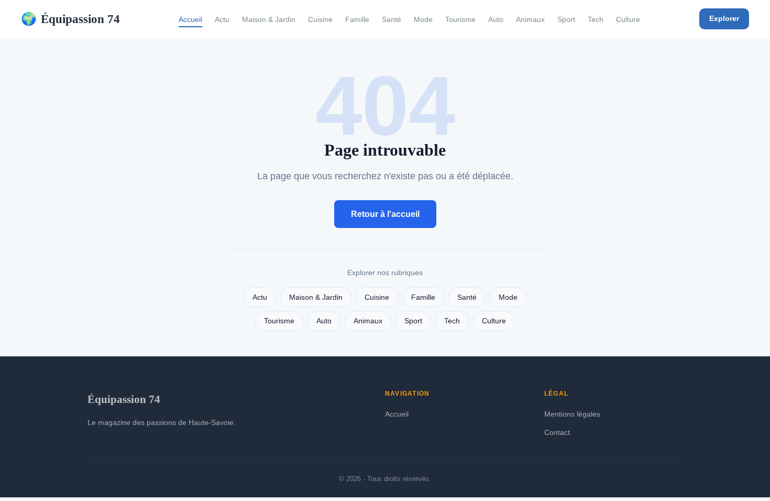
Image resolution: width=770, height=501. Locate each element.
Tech (595, 19)
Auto (495, 19)
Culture (628, 19)
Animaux (530, 19)
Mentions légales (572, 414)
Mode (423, 19)
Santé (391, 19)
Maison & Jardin (268, 19)
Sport (566, 19)
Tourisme (460, 19)
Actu (222, 19)
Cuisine (320, 19)
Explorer (724, 18)
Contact (557, 432)
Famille (357, 19)
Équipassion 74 (70, 19)
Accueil (190, 19)
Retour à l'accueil (385, 214)
